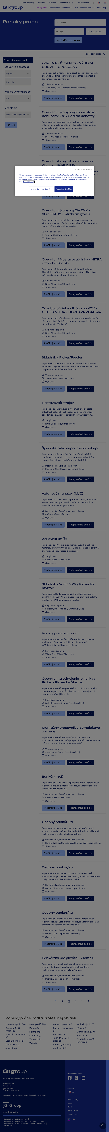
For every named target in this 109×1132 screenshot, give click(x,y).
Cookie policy (28, 182)
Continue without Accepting (83, 169)
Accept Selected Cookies (41, 189)
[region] (54, 181)
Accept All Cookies (64, 189)
